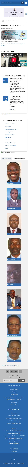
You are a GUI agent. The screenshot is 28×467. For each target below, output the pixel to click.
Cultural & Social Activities (14, 415)
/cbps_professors (6, 158)
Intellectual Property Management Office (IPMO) (14, 397)
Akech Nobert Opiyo (11, 233)
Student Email (8, 137)
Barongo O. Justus (11, 259)
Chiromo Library (14, 404)
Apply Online (8, 126)
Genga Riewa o (10, 284)
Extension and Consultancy (14, 420)
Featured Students (19, 158)
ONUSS (6, 148)
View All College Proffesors (10, 365)
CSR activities (14, 413)
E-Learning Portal (9, 132)
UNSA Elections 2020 (10, 123)
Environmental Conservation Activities (14, 418)
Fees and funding (14, 394)
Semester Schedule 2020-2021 (11, 129)
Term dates (14, 391)
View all (12, 109)
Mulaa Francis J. (10, 183)
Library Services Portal (10, 134)
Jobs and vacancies (14, 389)
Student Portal (8, 140)
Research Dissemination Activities (14, 423)
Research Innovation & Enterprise (14, 399)
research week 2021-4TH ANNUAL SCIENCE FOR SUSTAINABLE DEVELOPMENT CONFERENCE (16, 81)
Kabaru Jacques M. (11, 360)
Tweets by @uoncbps (6, 113)
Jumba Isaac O (10, 309)
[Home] (14, 9)
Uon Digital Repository (10, 142)
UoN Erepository (14, 402)
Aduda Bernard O (11, 208)
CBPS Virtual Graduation (10, 145)
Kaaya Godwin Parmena (12, 335)
